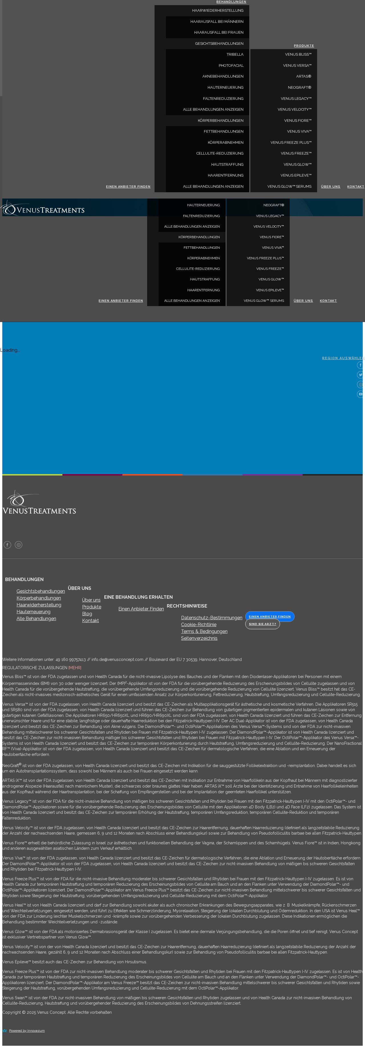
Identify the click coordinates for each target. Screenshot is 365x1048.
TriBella (235, 54)
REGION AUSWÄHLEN (343, 358)
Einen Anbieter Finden (141, 609)
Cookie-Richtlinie (198, 624)
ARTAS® (303, 76)
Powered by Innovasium (27, 1031)
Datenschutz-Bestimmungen (211, 617)
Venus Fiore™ (272, 237)
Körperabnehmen (203, 258)
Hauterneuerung (203, 205)
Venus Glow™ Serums (264, 301)
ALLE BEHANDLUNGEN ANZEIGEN (192, 226)
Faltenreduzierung (201, 216)
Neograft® (273, 205)
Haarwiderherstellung (39, 605)
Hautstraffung (205, 279)
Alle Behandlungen (36, 618)
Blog (87, 613)
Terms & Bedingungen (204, 631)
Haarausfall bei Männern (217, 21)
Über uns (303, 301)
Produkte (304, 46)
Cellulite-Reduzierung (198, 269)
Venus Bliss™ (298, 54)
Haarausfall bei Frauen (219, 32)
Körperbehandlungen (199, 237)
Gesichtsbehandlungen (219, 43)
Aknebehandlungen (223, 76)
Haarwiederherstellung (218, 10)
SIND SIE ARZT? (262, 624)
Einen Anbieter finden (121, 301)
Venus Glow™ (271, 279)
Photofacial (231, 65)
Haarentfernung (203, 290)
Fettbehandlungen (202, 248)
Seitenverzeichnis (199, 638)
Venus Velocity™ (269, 226)
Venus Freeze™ (270, 269)
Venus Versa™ (297, 65)
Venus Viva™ (273, 248)
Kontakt (328, 301)
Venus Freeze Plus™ (265, 258)
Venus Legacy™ (270, 216)
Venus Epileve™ (270, 290)
